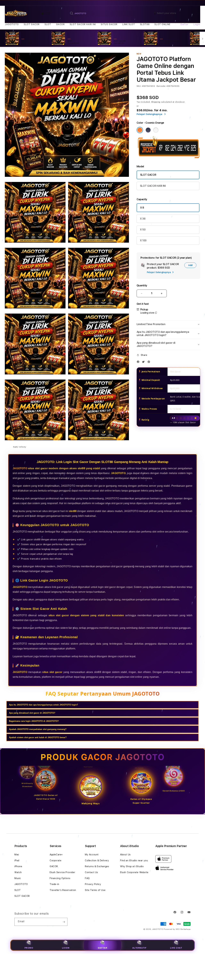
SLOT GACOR (32, 24)
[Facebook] (139, 362)
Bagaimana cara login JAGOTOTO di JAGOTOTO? (34, 721)
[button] (12, 24)
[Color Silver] (155, 130)
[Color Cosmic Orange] (140, 130)
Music (17, 878)
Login (66, 948)
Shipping (155, 102)
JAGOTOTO (12, 24)
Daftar (102, 948)
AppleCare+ (56, 854)
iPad (16, 860)
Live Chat (176, 948)
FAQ (87, 878)
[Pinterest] (149, 362)
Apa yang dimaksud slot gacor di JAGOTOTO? (32, 713)
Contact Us (91, 872)
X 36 (143, 218)
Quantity (142, 285)
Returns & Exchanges (97, 866)
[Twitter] (144, 362)
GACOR (60, 24)
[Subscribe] (63, 922)
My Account (92, 854)
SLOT (48, 24)
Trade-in (54, 884)
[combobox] (103, 13)
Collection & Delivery (97, 860)
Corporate (55, 860)
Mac (16, 854)
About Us (125, 854)
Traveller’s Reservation (63, 890)
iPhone (18, 866)
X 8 (142, 207)
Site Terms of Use (95, 890)
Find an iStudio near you (134, 860)
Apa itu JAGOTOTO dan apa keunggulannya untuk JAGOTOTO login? (43, 705)
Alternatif (139, 948)
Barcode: (161, 86)
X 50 (143, 229)
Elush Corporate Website (134, 872)
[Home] (16, 13)
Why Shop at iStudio (132, 866)
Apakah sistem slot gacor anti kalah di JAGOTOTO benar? (38, 737)
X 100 (143, 240)
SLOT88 (145, 24)
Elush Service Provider (62, 872)
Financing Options (60, 878)
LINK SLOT (128, 24)
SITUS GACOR (109, 24)
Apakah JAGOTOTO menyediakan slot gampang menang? (37, 729)
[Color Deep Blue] (148, 130)
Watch (18, 872)
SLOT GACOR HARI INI (83, 24)
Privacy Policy (93, 884)
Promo (29, 948)
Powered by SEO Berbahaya (177, 929)
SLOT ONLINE (162, 24)
